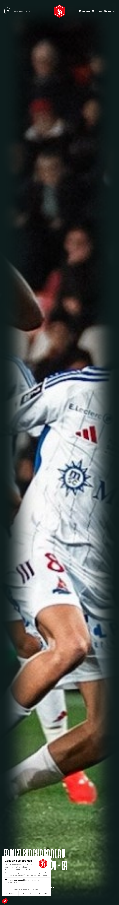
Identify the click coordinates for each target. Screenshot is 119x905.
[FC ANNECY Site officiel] (59, 11)
